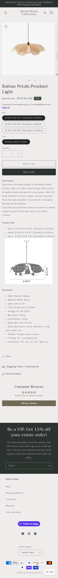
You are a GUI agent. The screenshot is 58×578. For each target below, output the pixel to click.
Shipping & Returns (14, 493)
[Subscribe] (49, 465)
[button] (6, 13)
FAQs (8, 487)
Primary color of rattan (16, 142)
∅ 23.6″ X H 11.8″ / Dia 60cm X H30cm (23, 118)
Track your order (13, 512)
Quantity (5, 148)
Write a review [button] (29, 403)
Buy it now (29, 172)
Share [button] (8, 356)
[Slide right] (35, 80)
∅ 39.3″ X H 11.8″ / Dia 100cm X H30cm (24, 131)
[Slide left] (23, 80)
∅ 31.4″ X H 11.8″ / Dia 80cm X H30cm (23, 124)
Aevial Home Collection (32, 573)
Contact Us (11, 499)
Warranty (10, 506)
